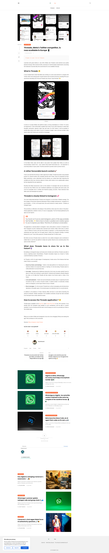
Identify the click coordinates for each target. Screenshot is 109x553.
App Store (41, 303)
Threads (34, 348)
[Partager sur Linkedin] (54, 37)
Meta (29, 322)
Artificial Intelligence (51, 415)
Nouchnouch (40, 37)
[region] (16, 543)
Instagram (26, 348)
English (58, 8)
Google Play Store (50, 303)
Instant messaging (50, 373)
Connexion (65, 446)
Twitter (39, 348)
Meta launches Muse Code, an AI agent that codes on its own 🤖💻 (57, 419)
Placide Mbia (22, 485)
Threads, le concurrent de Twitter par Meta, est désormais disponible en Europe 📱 (33, 356)
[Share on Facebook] (19, 53)
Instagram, (33, 322)
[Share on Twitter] (19, 57)
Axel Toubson (22, 506)
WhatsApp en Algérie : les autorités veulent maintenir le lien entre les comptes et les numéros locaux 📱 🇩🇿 (57, 398)
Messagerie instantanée (51, 392)
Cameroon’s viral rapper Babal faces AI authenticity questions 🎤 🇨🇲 (30, 521)
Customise (8, 547)
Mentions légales (50, 542)
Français (52, 8)
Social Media (27, 44)
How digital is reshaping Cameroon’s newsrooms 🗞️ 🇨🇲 (30, 478)
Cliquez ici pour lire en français (34, 57)
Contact (43, 542)
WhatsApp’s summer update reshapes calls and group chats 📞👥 (30, 499)
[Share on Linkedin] (19, 61)
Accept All (25, 547)
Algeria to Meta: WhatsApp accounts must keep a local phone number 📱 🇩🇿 (57, 378)
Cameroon (20, 474)
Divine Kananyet (50, 386)
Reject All (16, 547)
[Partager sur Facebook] (50, 37)
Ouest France (40, 322)
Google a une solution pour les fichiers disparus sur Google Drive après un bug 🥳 (58, 356)
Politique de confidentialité (61, 542)
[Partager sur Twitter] (52, 37)
